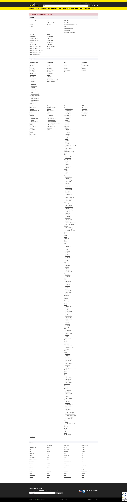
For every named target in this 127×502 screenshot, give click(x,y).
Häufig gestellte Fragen (34, 40)
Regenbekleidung (33, 71)
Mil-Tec (31, 124)
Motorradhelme (68, 281)
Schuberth (66, 410)
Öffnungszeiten (50, 42)
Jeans (67, 259)
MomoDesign (66, 327)
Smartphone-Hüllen (69, 346)
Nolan (65, 328)
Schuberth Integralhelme (70, 414)
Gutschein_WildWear (33, 457)
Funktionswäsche (33, 74)
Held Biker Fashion (33, 459)
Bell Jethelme (68, 157)
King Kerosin (66, 295)
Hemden (67, 164)
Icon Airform (68, 274)
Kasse (88, 3)
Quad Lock (66, 344)
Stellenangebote (50, 36)
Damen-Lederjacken (69, 210)
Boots (31, 112)
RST (65, 374)
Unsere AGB (66, 22)
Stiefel (67, 138)
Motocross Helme (69, 395)
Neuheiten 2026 (33, 103)
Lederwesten (32, 123)
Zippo (83, 476)
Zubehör (67, 260)
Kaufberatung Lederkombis (35, 48)
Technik (48, 129)
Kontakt (96, 3)
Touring (65, 63)
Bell (65, 154)
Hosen (67, 170)
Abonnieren (59, 493)
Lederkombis (33, 84)
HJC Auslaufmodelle (51, 81)
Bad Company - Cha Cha (69, 151)
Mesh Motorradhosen (35, 98)
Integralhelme (49, 63)
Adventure (66, 68)
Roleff (65, 372)
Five (65, 233)
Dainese (65, 202)
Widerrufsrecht (67, 30)
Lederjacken (32, 68)
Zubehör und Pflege (69, 194)
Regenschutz (68, 184)
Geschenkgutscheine (83, 3)
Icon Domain (68, 276)
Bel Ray (83, 447)
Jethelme (48, 67)
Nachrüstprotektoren (52, 121)
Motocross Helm (69, 270)
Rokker (65, 371)
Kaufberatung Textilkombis (35, 54)
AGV (65, 107)
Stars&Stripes (32, 129)
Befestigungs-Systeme (70, 347)
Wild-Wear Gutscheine (51, 107)
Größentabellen (32, 42)
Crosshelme (49, 68)
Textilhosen (32, 65)
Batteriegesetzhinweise (68, 28)
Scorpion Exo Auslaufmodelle (52, 79)
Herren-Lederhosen (69, 208)
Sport (65, 65)
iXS (65, 279)
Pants (67, 119)
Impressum (66, 26)
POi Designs (66, 342)
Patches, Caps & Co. (34, 121)
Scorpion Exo (66, 388)
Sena (65, 420)
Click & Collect (32, 34)
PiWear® (66, 341)
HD (82, 457)
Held (65, 244)
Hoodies (67, 118)
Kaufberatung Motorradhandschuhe (36, 50)
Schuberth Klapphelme (70, 412)
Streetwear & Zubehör (35, 93)
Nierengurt (49, 112)
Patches (31, 127)
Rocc (83, 467)
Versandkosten (50, 40)
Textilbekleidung (69, 176)
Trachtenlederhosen (33, 135)
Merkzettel (92, 3)
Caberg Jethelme (69, 200)
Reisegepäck (68, 191)
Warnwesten (49, 131)
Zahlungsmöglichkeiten (51, 22)
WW (48, 476)
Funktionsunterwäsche (70, 224)
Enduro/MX (84, 70)
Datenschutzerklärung (41, 490)
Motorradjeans (32, 67)
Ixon (65, 278)
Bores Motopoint (67, 159)
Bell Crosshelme (69, 156)
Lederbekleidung (69, 180)
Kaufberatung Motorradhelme (35, 46)
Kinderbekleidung (33, 73)
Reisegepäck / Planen (51, 126)
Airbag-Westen (51, 124)
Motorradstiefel (68, 181)
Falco (65, 232)
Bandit (65, 153)
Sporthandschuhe (85, 65)
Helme (67, 127)
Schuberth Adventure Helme (71, 415)
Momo (65, 463)
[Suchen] (89, 5)
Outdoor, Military (33, 126)
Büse (65, 175)
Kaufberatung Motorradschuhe (35, 52)
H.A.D (65, 241)
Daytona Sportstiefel (69, 227)
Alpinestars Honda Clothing (71, 145)
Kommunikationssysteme (70, 423)
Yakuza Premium (33, 134)
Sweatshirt (68, 121)
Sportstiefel (68, 216)
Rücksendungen (33, 44)
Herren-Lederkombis (69, 203)
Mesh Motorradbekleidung (35, 95)
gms (65, 240)
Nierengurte (33, 92)
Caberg (65, 195)
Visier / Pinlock (68, 113)
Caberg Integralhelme (70, 197)
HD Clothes (32, 115)
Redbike (65, 350)
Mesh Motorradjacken (35, 97)
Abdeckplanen (68, 192)
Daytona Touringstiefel (70, 229)
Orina (65, 339)
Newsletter (49, 24)
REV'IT (65, 352)
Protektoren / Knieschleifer (71, 222)
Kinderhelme (49, 71)
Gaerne (65, 235)
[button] (92, 6)
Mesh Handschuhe (34, 101)
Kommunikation (50, 73)
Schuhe (67, 137)
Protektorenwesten (51, 119)
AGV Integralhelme (69, 108)
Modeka (65, 304)
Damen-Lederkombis (69, 205)
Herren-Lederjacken (69, 206)
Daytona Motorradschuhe (70, 230)
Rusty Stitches (67, 383)
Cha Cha (66, 451)
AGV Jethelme (68, 112)
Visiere (48, 74)
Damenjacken (68, 301)
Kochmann (66, 298)
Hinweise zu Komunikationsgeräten (70, 24)
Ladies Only (32, 76)
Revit (65, 467)
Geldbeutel (49, 108)
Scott (65, 399)
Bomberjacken (68, 116)
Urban (65, 67)
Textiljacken (32, 63)
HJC (65, 262)
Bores (48, 449)
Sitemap (48, 48)
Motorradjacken (68, 358)
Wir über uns (49, 20)
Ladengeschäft (50, 44)
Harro (65, 243)
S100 (65, 385)
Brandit (31, 113)
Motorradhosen (68, 360)
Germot (65, 236)
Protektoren (49, 116)
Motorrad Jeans (68, 317)
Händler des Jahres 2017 (51, 46)
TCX (65, 429)
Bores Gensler (67, 449)
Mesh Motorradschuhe (35, 100)
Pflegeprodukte (50, 115)
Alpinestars (32, 108)
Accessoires (68, 124)
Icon (65, 273)
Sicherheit (67, 140)
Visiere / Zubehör (69, 271)
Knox (65, 297)
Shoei (65, 425)
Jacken (32, 116)
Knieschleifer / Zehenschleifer (53, 123)
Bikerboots (66, 71)
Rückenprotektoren (51, 118)
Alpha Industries (33, 107)
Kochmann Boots (67, 461)
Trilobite (65, 432)
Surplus (31, 131)
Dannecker (32, 453)
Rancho (31, 467)
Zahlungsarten (49, 38)
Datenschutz (66, 20)
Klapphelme (49, 65)
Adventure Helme (50, 70)
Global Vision (66, 238)
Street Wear (68, 143)
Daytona (66, 225)
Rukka (65, 376)
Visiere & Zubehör (69, 418)
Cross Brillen (49, 76)
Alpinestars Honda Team (34, 110)
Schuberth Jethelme (69, 417)
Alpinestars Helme (85, 445)
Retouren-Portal (33, 36)
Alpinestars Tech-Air (33, 447)
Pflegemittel (68, 323)
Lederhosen (32, 70)
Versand (97, 499)
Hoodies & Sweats (34, 118)
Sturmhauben (49, 78)
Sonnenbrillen (49, 127)
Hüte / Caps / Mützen (51, 110)
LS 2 (65, 300)
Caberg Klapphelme (69, 199)
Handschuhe (33, 87)
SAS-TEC (66, 387)
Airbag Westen (68, 214)
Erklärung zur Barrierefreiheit (69, 32)
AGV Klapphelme (69, 110)
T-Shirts (32, 119)
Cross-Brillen (68, 409)
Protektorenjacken (69, 404)
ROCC (65, 369)
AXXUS (65, 150)
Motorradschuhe (67, 70)
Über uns (48, 34)
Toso (65, 431)
